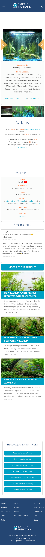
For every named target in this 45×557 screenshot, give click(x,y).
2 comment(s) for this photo (15, 98)
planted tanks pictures (32, 129)
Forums (37, 503)
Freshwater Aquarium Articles (22, 465)
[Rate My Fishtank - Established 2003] (23, 528)
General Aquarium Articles (23, 459)
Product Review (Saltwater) (22, 489)
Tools (16, 503)
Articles (16, 507)
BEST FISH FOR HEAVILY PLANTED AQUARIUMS (20, 381)
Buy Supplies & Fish (21, 516)
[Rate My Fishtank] (22, 7)
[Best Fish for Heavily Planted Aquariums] (22, 368)
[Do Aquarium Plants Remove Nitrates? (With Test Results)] (22, 281)
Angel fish (37, 203)
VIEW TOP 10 (22, 147)
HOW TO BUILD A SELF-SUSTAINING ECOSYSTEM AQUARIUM (21, 339)
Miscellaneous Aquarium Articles (22, 477)
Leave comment (34, 98)
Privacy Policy (29, 540)
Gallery (3, 520)
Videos (16, 511)
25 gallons (22, 216)
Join (35, 516)
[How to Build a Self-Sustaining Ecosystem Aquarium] (22, 326)
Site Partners (39, 507)
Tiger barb (21, 201)
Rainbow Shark (11, 201)
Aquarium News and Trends (22, 453)
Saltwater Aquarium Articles (22, 471)
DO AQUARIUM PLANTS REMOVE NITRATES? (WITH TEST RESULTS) (20, 295)
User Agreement (17, 540)
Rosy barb (31, 201)
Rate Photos (5, 511)
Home (3, 503)
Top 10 (3, 516)
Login (36, 520)
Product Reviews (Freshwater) (22, 483)
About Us (4, 507)
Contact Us (38, 511)
